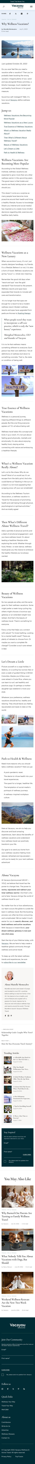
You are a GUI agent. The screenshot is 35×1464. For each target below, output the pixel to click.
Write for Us (6, 1426)
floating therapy (23, 313)
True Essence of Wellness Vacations (18, 127)
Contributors (6, 1422)
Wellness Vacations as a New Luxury (18, 123)
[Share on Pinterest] (27, 14)
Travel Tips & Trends (9, 19)
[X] (13, 1389)
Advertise (5, 1430)
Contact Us (6, 1438)
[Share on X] (16, 14)
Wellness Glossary (8, 1434)
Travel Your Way (7, 1406)
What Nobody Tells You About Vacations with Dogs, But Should (17, 1259)
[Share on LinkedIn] (22, 14)
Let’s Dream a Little (11, 149)
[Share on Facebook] (10, 14)
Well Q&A (5, 1410)
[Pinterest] (11, 1015)
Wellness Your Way (8, 1402)
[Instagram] (8, 1015)
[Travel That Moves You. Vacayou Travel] (17, 1326)
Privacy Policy (6, 1456)
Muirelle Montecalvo (10, 29)
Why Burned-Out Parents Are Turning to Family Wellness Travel (17, 1216)
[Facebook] (5, 1015)
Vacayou (13, 100)
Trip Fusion (19, 1456)
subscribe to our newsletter (15, 962)
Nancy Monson (7, 1267)
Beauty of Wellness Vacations (16, 145)
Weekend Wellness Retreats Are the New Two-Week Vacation (15, 1303)
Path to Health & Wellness (14, 153)
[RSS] (24, 1389)
